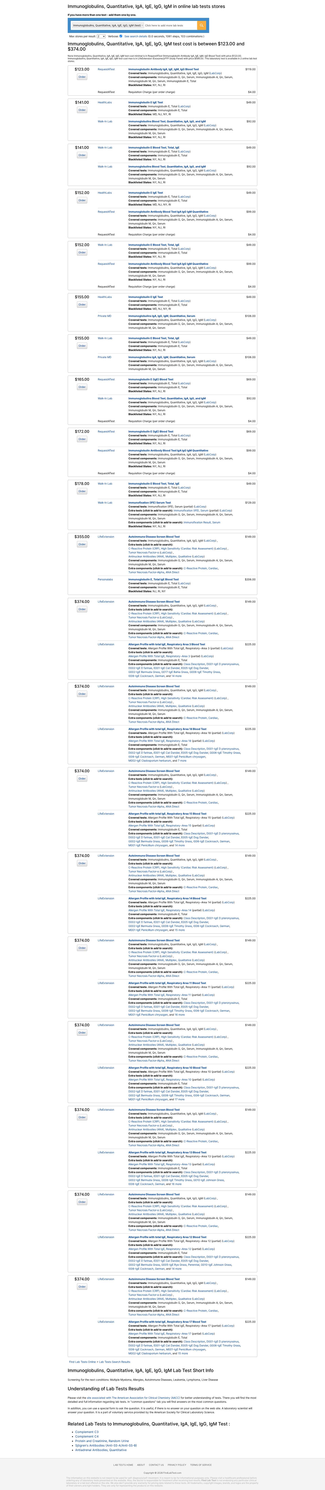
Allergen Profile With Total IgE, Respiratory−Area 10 (159, 1079)
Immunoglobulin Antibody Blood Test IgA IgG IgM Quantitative (168, 211)
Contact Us (156, 1464)
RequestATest (106, 69)
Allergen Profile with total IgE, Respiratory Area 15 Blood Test (167, 813)
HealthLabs (105, 102)
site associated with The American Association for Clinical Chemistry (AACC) (133, 1397)
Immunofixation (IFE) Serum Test (149, 502)
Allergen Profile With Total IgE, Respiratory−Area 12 (159, 1248)
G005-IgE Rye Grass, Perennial (180, 1264)
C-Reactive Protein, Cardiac (201, 568)
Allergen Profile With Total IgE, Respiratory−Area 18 (159, 740)
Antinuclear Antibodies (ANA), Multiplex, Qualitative (159, 556)
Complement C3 (87, 1432)
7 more (182, 760)
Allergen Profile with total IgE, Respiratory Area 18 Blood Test (167, 729)
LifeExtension (106, 536)
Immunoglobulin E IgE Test (145, 102)
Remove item (142, 25)
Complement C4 (87, 1436)
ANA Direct (172, 572)
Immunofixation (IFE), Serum (191, 510)
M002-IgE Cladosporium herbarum (149, 760)
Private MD (104, 315)
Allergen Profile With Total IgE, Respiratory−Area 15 (159, 825)
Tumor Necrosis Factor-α (143, 552)
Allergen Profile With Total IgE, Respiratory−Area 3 (159, 656)
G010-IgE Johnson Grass (208, 1180)
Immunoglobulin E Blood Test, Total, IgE (153, 147)
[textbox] (168, 25)
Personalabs (105, 579)
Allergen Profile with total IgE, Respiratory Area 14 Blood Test (167, 898)
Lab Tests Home (123, 1464)
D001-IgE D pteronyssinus (223, 664)
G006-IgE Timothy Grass (205, 671)
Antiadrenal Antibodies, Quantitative (101, 1450)
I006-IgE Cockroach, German (146, 675)
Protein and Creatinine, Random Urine (102, 1441)
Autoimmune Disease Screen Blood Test (154, 536)
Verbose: (113, 36)
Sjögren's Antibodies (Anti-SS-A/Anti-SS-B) (106, 1445)
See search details (136, 36)
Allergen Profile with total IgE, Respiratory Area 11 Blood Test (167, 983)
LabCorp (215, 73)
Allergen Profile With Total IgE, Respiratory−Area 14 (159, 910)
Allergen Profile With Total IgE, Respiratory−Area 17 (159, 1333)
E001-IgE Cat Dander (167, 668)
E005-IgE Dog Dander (194, 668)
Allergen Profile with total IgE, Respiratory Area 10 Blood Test (167, 1067)
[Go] (201, 25)
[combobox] (138, 25)
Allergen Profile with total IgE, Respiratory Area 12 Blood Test (167, 1237)
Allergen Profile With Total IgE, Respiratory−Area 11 (159, 994)
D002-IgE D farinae (140, 668)
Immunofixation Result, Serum (202, 522)
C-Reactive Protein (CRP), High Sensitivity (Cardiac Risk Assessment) (170, 548)
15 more (180, 929)
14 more (176, 675)
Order (82, 76)
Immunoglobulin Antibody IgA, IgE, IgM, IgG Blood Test (163, 69)
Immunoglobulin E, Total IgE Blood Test (153, 579)
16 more (180, 1014)
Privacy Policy (177, 1464)
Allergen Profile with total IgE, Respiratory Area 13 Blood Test (167, 1152)
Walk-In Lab (105, 121)
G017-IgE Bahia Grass (174, 671)
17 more (180, 1099)
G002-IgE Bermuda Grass (144, 671)
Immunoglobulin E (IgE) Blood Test (150, 379)
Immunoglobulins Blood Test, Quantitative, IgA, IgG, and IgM (167, 121)
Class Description (194, 664)
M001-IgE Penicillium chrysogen (185, 756)
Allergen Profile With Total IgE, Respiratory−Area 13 (159, 1164)
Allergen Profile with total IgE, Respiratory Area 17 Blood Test (167, 1321)
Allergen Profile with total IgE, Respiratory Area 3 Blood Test (166, 644)
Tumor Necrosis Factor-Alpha (146, 572)
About (141, 1464)
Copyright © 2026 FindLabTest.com (162, 1472)
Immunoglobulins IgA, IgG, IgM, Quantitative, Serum (161, 315)
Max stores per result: (82, 36)
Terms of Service (201, 1464)
